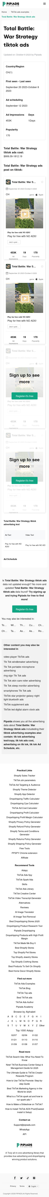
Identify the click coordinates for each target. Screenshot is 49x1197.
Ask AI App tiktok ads (24, 631)
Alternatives (24, 902)
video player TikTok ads (16, 656)
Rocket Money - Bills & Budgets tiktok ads (42, 631)
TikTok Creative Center (24, 893)
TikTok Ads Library (25, 888)
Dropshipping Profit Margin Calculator (24, 817)
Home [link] (4, 11)
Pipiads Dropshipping (24, 930)
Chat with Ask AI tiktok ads (42, 625)
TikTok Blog (24, 988)
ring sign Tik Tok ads (15, 675)
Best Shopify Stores (24, 947)
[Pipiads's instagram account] (34, 1178)
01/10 (35, 1039)
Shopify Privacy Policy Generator (24, 821)
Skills (24, 884)
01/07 (35, 1044)
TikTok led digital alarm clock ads (21, 709)
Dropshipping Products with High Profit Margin (24, 937)
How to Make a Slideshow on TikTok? (24, 1104)
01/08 (24, 1044)
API (24, 1134)
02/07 (14, 1035)
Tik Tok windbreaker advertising (21, 661)
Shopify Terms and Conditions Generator (24, 833)
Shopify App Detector (24, 794)
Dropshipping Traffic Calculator (24, 798)
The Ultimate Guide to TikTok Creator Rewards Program (24, 1074)
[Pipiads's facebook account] (15, 1178)
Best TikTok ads (24, 997)
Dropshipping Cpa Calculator (24, 803)
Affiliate (24, 857)
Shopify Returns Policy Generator (24, 839)
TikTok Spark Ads (24, 879)
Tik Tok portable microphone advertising (19, 668)
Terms (22, 1186)
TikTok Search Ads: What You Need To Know (24, 1058)
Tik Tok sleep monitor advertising (21, 685)
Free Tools (24, 848)
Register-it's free (24, 396)
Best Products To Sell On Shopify (24, 966)
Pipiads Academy (24, 1006)
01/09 (14, 1044)
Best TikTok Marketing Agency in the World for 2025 (24, 1090)
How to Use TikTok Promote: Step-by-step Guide (24, 1082)
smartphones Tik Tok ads (17, 690)
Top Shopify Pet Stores (24, 952)
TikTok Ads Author (24, 1002)
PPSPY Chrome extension (24, 853)
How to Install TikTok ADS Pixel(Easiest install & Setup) (24, 1110)
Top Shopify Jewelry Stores (24, 957)
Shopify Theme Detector (24, 789)
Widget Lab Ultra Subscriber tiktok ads (15, 625)
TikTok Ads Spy (24, 874)
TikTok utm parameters (24, 780)
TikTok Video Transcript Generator (24, 898)
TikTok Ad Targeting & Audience (24, 784)
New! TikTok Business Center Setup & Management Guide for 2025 (24, 1066)
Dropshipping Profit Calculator (24, 812)
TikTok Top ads (24, 992)
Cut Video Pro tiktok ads (33, 625)
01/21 (14, 1039)
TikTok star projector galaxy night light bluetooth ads (21, 697)
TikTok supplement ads (16, 704)
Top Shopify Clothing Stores (24, 961)
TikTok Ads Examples (24, 983)
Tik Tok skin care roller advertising (22, 680)
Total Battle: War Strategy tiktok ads (6, 625)
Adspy (25, 870)
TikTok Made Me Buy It (24, 943)
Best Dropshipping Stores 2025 (24, 921)
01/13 (24, 1039)
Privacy (13, 1186)
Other (41, 1025)
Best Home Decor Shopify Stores (24, 970)
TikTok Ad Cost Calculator (24, 808)
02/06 (24, 1035)
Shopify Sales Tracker (24, 775)
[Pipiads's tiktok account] (28, 1178)
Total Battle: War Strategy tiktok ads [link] (18, 16)
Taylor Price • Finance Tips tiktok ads (15, 631)
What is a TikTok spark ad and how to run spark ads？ (25, 1098)
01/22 (35, 1035)
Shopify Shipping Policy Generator (24, 843)
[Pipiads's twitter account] (21, 1178)
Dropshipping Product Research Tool (24, 925)
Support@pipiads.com (24, 1124)
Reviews (24, 907)
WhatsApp (24, 1129)
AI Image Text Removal (24, 916)
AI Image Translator (24, 912)
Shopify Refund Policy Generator (24, 826)
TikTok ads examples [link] (20, 11)
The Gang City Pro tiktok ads (24, 625)
